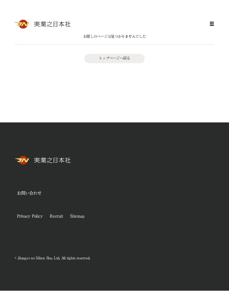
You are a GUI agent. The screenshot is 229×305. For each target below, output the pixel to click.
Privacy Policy (30, 216)
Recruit (56, 216)
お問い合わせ (29, 193)
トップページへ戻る (114, 58)
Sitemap (77, 216)
